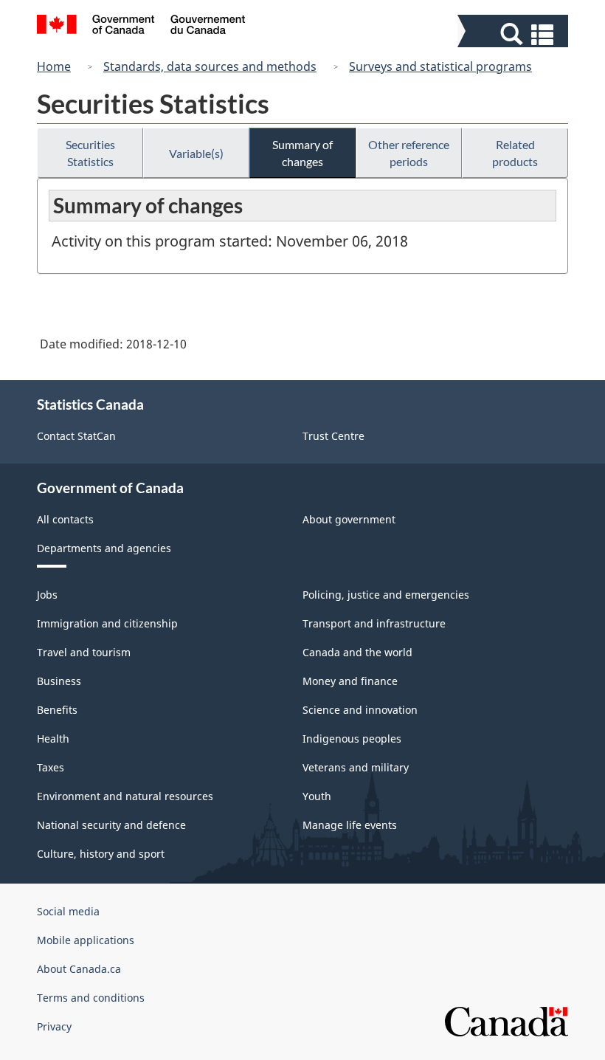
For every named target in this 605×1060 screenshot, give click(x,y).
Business (59, 681)
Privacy (54, 1026)
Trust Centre (333, 436)
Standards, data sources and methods (210, 66)
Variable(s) (196, 153)
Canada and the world (357, 652)
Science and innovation (360, 710)
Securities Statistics (90, 152)
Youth (316, 796)
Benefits (57, 710)
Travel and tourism (84, 652)
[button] (514, 34)
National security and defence (111, 825)
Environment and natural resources (125, 796)
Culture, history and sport (101, 854)
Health (53, 739)
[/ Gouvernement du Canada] (141, 26)
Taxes (50, 767)
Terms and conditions (91, 998)
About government (348, 519)
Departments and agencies (104, 548)
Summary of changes (302, 152)
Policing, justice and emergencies (385, 595)
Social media (68, 911)
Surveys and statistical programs (440, 66)
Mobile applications (85, 940)
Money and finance (350, 681)
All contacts (65, 519)
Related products (515, 152)
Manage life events (349, 825)
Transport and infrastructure (374, 623)
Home (54, 66)
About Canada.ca (79, 969)
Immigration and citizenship (107, 623)
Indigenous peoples (351, 739)
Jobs (47, 595)
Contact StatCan (76, 436)
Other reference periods (408, 152)
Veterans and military (355, 767)
